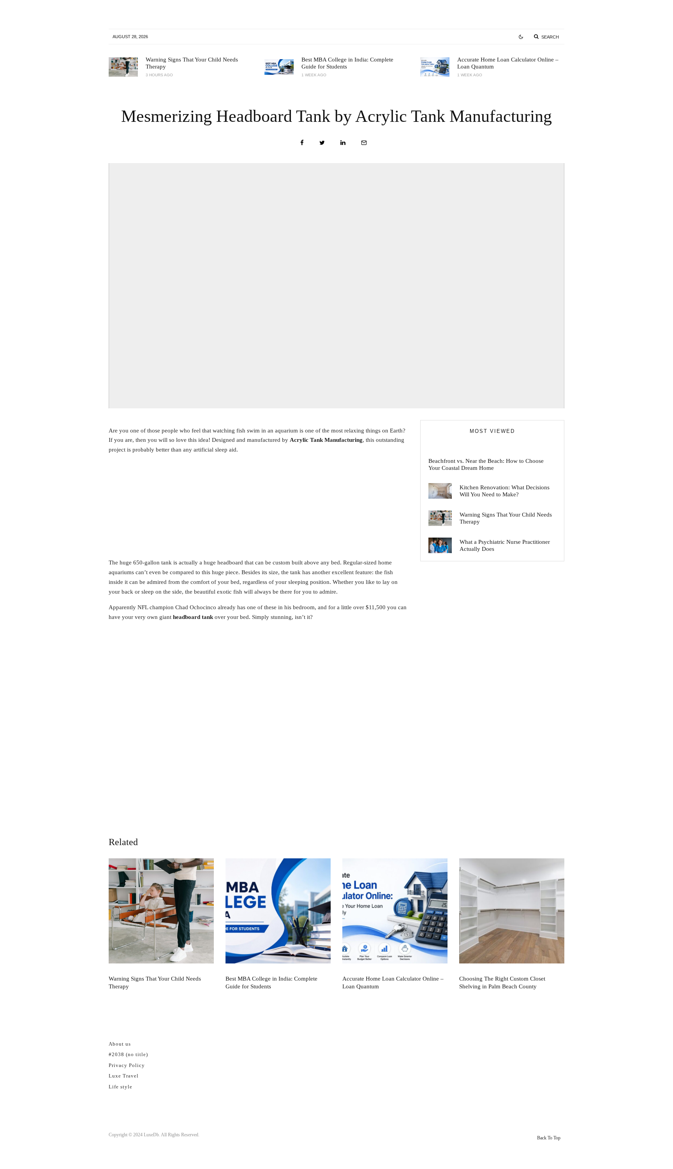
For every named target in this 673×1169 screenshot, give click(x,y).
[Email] (364, 143)
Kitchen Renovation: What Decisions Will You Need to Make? (505, 490)
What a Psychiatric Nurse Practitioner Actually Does (505, 545)
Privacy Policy (127, 1065)
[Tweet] (322, 143)
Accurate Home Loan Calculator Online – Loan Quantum (507, 63)
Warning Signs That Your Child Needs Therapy (192, 63)
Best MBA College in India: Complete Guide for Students (347, 63)
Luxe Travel (124, 1076)
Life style (120, 1087)
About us (120, 1044)
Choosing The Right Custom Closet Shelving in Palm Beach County (502, 983)
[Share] (302, 143)
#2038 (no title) (128, 1054)
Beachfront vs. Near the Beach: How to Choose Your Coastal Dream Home (486, 464)
